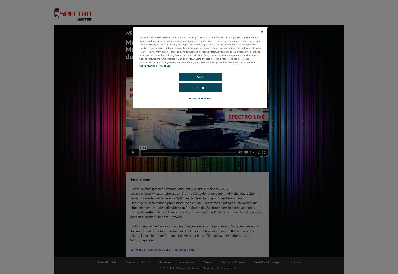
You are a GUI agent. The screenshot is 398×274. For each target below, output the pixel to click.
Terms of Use (163, 65)
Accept (200, 76)
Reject (200, 87)
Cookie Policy (145, 65)
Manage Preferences (200, 98)
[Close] (262, 32)
